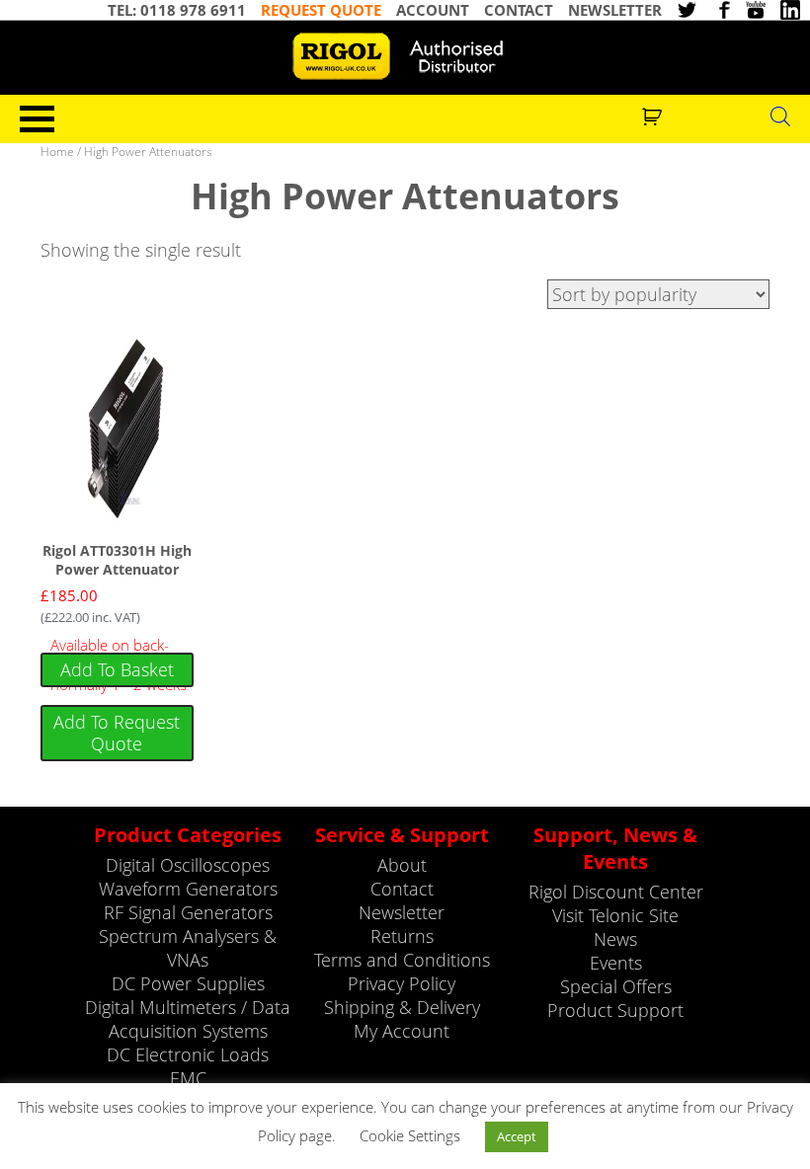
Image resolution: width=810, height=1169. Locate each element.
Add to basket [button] (117, 669)
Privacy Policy (401, 983)
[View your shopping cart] (654, 114)
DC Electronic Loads (188, 1054)
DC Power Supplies (188, 983)
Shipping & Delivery (402, 1007)
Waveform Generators (188, 888)
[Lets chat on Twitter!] (686, 10)
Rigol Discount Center (615, 891)
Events (616, 962)
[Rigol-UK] (405, 56)
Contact (402, 888)
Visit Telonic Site (615, 915)
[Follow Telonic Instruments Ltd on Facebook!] (721, 10)
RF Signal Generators (188, 912)
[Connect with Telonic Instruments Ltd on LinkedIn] (790, 10)
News (615, 939)
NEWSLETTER (615, 10)
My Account (401, 1031)
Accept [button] (516, 1136)
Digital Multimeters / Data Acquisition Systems (187, 1019)
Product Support (615, 1010)
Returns (402, 936)
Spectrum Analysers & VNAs (188, 948)
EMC (188, 1078)
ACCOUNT (432, 10)
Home (57, 151)
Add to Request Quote (116, 732)
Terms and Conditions (402, 960)
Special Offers (616, 986)
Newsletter (402, 912)
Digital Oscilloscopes (188, 865)
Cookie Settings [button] (410, 1135)
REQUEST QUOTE (321, 10)
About (402, 865)
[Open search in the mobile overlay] (780, 115)
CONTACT (518, 10)
